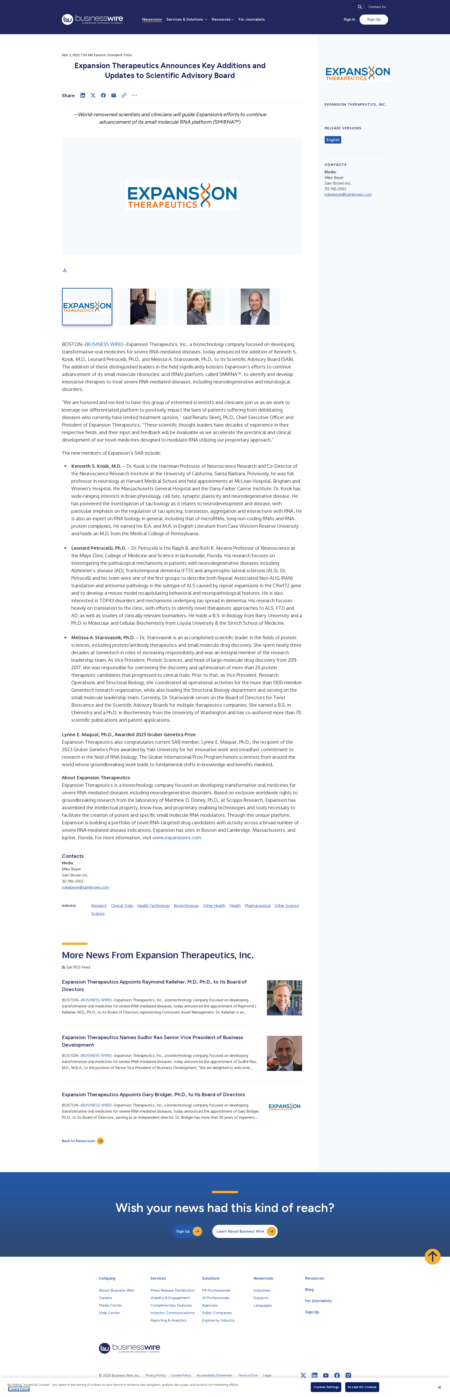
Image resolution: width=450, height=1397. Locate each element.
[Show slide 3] (199, 306)
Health (235, 905)
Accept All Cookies (362, 1387)
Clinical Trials (122, 905)
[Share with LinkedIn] (82, 95)
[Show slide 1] (87, 306)
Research (99, 905)
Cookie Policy (19, 1389)
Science (98, 913)
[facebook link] (337, 1375)
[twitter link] (303, 1375)
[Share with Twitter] (93, 95)
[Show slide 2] (143, 306)
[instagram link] (348, 1375)
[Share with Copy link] (124, 95)
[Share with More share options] (134, 95)
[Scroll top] (433, 1257)
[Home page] (92, 19)
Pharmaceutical (257, 905)
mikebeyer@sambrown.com (85, 887)
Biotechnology (186, 905)
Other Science (287, 905)
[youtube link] (326, 1375)
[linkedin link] (314, 1375)
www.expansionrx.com (177, 837)
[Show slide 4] (255, 306)
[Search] (360, 7)
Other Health (214, 905)
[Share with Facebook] (103, 95)
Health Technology (153, 905)
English (332, 140)
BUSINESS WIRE (104, 344)
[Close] (439, 1387)
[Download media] (65, 270)
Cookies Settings (326, 1387)
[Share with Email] (113, 95)
